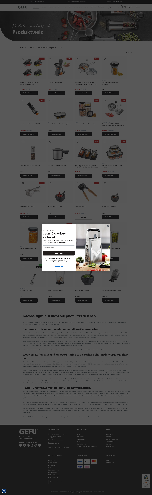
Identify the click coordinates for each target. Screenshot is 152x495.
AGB (62, 266)
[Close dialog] (108, 226)
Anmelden (59, 253)
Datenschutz (57, 266)
